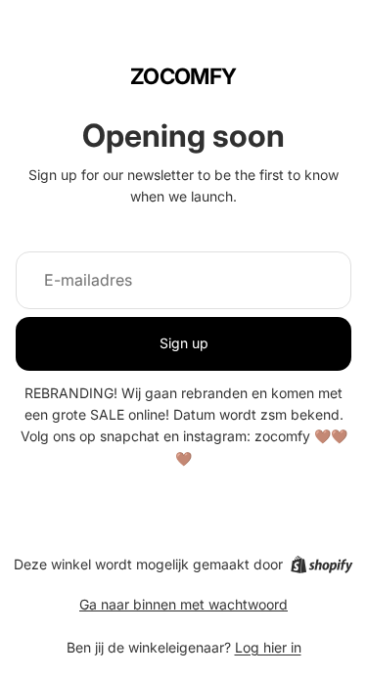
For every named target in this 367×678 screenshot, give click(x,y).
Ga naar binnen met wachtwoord (183, 604)
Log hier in (268, 647)
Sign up (184, 343)
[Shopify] (321, 564)
